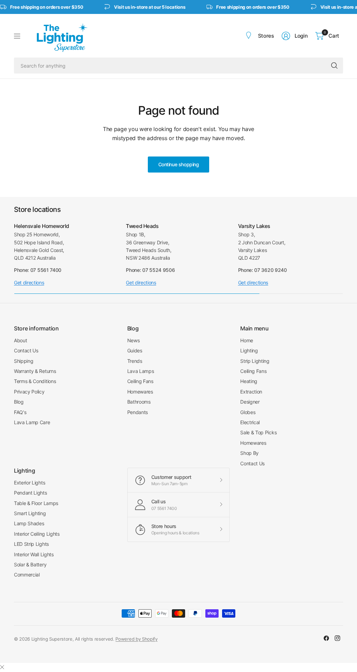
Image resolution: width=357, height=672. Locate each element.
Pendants (137, 412)
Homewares (140, 392)
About (20, 340)
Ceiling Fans (140, 381)
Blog (19, 402)
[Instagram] (337, 638)
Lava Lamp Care (32, 422)
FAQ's (20, 412)
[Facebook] (326, 638)
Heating (248, 381)
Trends (134, 361)
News (133, 340)
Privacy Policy (29, 392)
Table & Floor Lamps (36, 503)
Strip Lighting (254, 361)
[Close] (2, 667)
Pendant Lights (30, 493)
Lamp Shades (29, 523)
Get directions (29, 282)
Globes (247, 412)
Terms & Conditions (35, 381)
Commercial (27, 575)
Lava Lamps (140, 371)
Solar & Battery (30, 564)
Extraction (251, 392)
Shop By (249, 453)
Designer (249, 402)
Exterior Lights (29, 483)
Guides (134, 350)
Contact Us (26, 350)
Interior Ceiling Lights (37, 534)
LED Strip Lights (31, 544)
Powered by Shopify (136, 639)
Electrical (250, 422)
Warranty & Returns (35, 371)
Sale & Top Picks (258, 432)
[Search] (334, 66)
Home (246, 340)
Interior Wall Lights (34, 554)
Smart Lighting (30, 513)
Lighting (249, 350)
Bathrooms (139, 402)
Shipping (23, 361)
